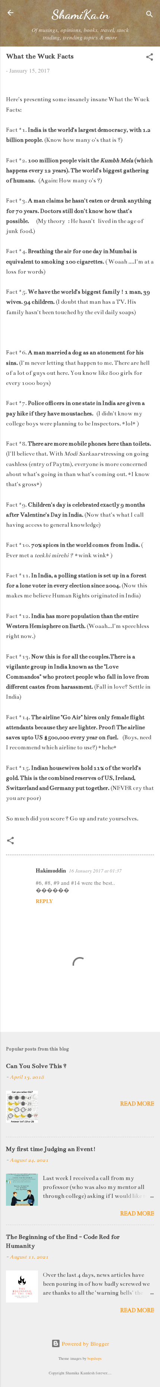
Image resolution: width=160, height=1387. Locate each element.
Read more (137, 1103)
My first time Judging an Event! (51, 1149)
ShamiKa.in (80, 14)
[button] (149, 58)
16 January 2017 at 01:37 (95, 870)
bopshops (94, 1358)
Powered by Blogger (84, 1343)
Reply (44, 901)
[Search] (149, 15)
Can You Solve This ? (36, 1066)
